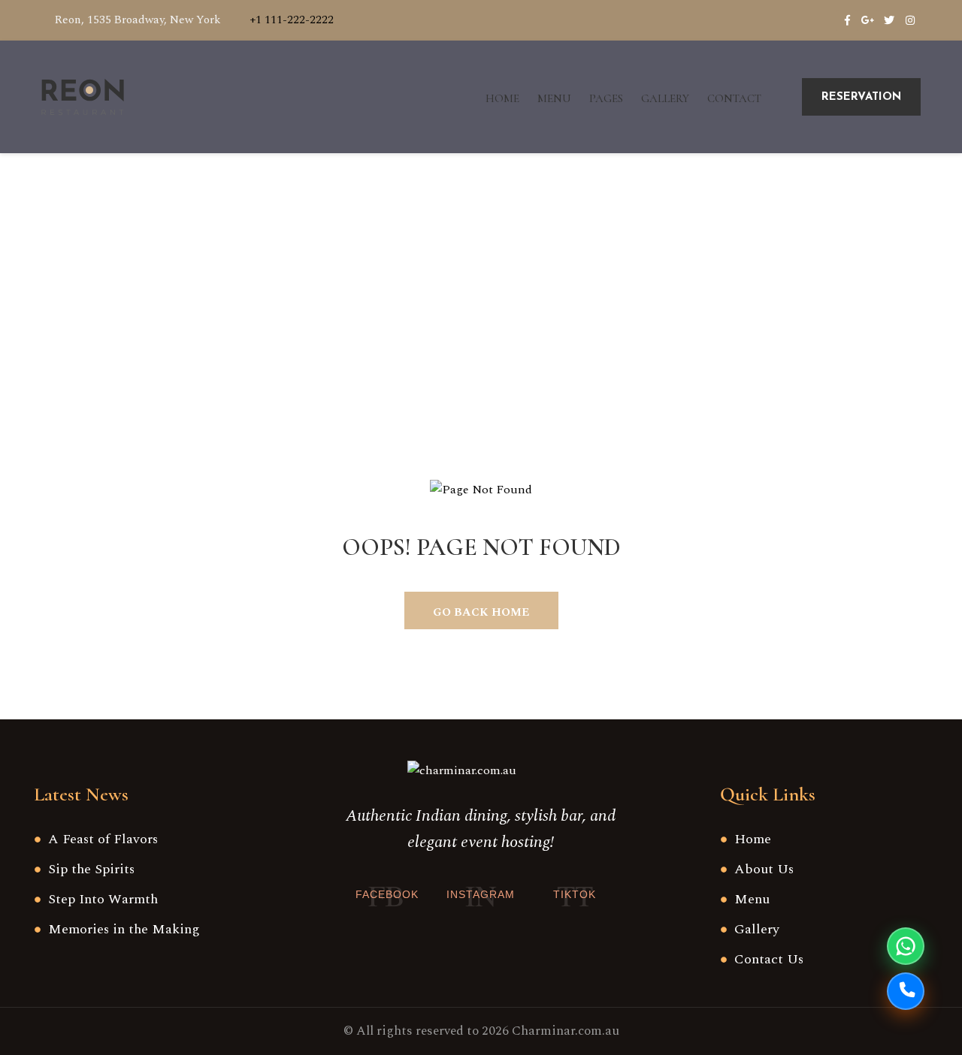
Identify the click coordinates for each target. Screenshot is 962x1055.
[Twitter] (889, 20)
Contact (734, 98)
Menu (554, 98)
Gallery (665, 98)
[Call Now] (905, 991)
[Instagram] (910, 20)
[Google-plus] (868, 20)
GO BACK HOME (481, 612)
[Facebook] (847, 20)
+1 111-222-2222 (292, 20)
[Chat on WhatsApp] (905, 946)
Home (502, 98)
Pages (606, 98)
